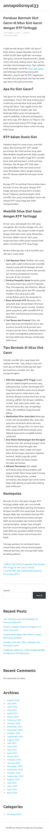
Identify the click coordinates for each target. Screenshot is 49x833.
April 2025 (12, 752)
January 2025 (13, 762)
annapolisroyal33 (21, 5)
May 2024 (12, 789)
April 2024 (12, 792)
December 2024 (15, 766)
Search (6, 590)
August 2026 (13, 700)
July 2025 (11, 743)
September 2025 (15, 736)
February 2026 (14, 719)
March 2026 (13, 716)
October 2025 (13, 733)
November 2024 (15, 769)
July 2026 (11, 703)
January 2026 (13, 723)
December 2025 (15, 726)
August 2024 (13, 779)
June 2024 (12, 786)
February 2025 (14, 759)
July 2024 (11, 782)
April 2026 (12, 713)
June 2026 (12, 706)
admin (26, 33)
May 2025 (12, 749)
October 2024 (13, 772)
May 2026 (12, 710)
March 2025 (13, 756)
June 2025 (12, 746)
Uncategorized (11, 35)
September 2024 (15, 776)
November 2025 (15, 729)
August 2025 (13, 739)
